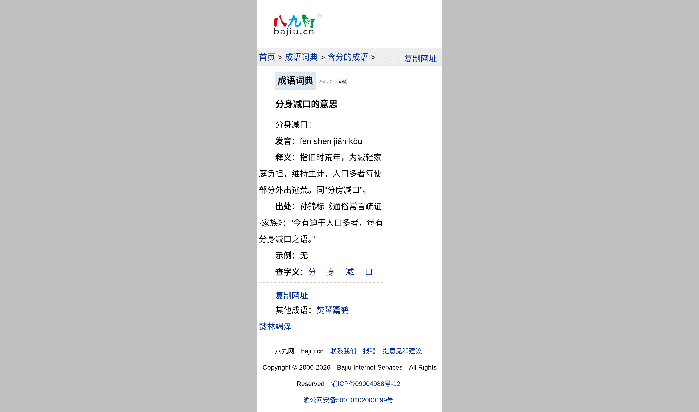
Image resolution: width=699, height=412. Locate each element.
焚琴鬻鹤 (332, 310)
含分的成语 (347, 57)
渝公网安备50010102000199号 (348, 400)
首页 (267, 57)
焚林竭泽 (275, 326)
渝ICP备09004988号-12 (365, 383)
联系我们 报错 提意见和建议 (376, 351)
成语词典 (301, 57)
